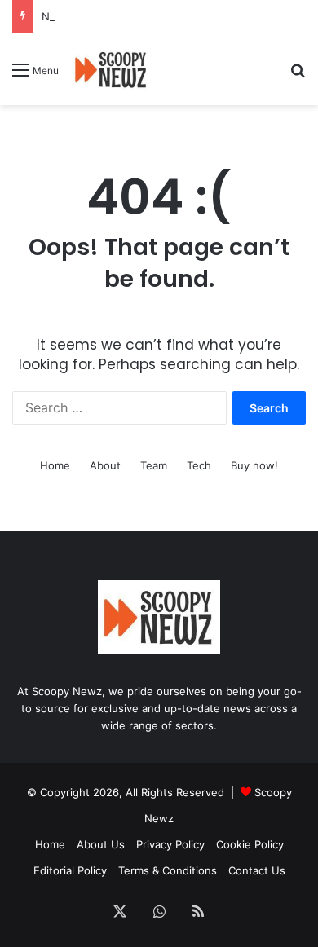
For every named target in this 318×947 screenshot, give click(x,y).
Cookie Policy (250, 844)
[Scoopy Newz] (111, 69)
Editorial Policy (70, 870)
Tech (199, 465)
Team (153, 465)
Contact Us (256, 870)
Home (55, 465)
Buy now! (254, 465)
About (105, 465)
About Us (101, 844)
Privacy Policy (170, 844)
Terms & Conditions (167, 870)
